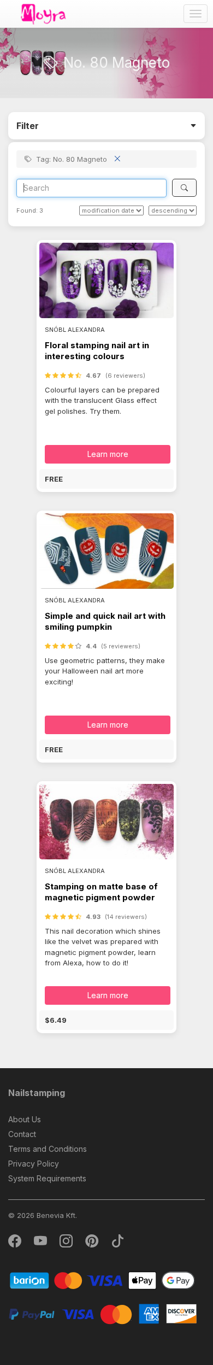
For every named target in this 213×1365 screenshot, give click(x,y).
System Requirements (47, 1178)
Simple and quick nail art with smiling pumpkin (105, 621)
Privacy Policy (33, 1163)
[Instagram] (67, 1243)
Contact (22, 1134)
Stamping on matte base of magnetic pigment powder (101, 892)
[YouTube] (41, 1243)
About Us (24, 1119)
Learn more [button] (107, 454)
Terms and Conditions (47, 1148)
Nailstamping (36, 1092)
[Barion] (102, 1280)
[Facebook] (15, 1243)
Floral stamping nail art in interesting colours (97, 350)
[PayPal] (102, 1313)
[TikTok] (117, 1243)
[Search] (184, 188)
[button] (106, 479)
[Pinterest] (92, 1243)
